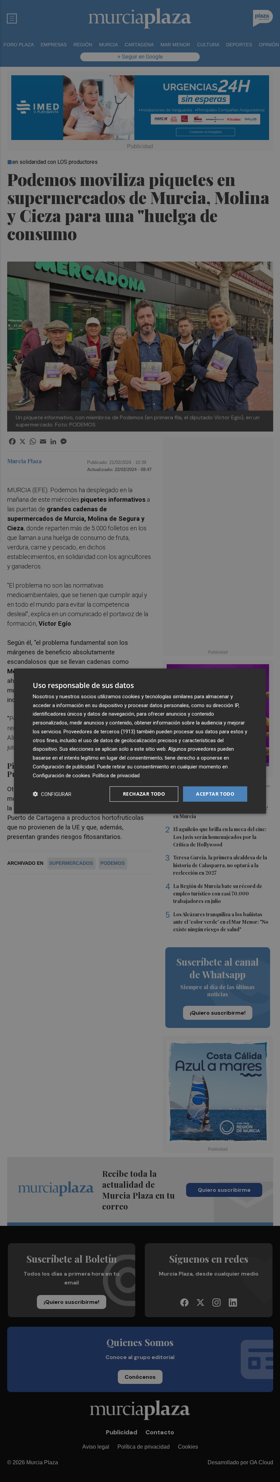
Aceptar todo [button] (215, 794)
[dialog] (140, 741)
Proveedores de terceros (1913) (99, 732)
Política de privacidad (116, 775)
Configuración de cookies (61, 775)
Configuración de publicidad (64, 767)
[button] (52, 794)
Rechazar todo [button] (144, 794)
